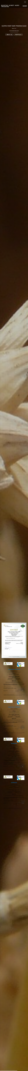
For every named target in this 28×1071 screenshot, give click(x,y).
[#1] (14, 640)
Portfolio (18, 34)
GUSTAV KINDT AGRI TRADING (14, 6)
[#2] (14, 678)
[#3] (14, 716)
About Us (9, 34)
